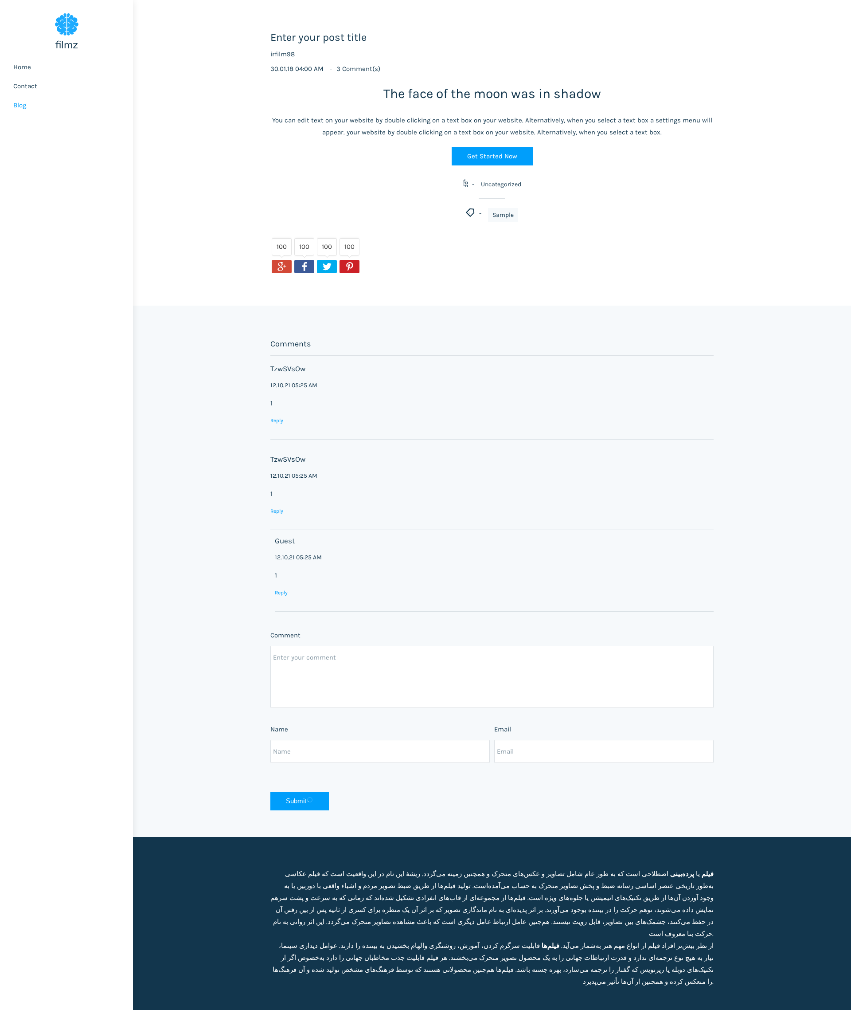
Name (279, 729)
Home (22, 67)
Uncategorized (501, 184)
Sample (503, 215)
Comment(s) (358, 69)
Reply (276, 420)
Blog (19, 105)
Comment (285, 635)
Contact (25, 86)
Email (502, 729)
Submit (296, 801)
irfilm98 (282, 54)
